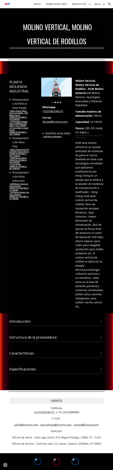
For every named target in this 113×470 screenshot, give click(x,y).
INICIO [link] (37, 4)
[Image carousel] (56, 90)
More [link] (97, 4)
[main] (56, 33)
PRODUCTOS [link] (79, 4)
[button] (109, 4)
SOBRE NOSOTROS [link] (56, 4)
